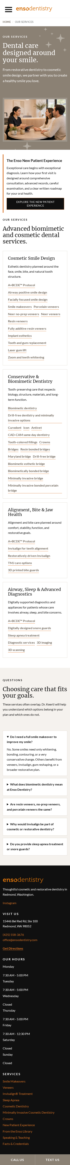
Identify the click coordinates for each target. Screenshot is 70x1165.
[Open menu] (8, 9)
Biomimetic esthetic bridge (26, 463)
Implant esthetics (20, 335)
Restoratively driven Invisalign (29, 555)
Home (7, 21)
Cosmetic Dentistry (16, 1106)
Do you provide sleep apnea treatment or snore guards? (35, 846)
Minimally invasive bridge (25, 478)
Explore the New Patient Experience (35, 203)
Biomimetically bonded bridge (28, 471)
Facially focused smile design (27, 299)
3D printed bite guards (23, 570)
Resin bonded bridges (35, 449)
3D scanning (16, 650)
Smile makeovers (20, 306)
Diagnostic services (21, 642)
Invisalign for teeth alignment (28, 548)
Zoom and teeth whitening (26, 357)
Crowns (44, 442)
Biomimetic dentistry (22, 408)
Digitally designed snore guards (29, 628)
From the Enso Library (17, 1131)
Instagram (9, 903)
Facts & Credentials (16, 1143)
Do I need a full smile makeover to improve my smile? (32, 739)
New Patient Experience (19, 1125)
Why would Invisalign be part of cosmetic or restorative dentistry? (30, 826)
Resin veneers (18, 321)
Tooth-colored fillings (22, 442)
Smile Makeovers (14, 1081)
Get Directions (13, 948)
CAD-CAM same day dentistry (29, 435)
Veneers (8, 1087)
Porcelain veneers (46, 306)
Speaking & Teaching (16, 1137)
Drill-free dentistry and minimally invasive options (31, 417)
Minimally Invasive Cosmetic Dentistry (28, 1112)
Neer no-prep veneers (23, 314)
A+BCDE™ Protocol (21, 285)
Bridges (13, 449)
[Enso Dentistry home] (34, 9)
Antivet (36, 427)
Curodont (14, 427)
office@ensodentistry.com (20, 940)
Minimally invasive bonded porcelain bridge (33, 487)
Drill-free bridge (44, 456)
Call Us (17, 1160)
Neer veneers (50, 314)
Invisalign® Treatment (18, 1093)
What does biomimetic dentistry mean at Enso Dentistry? (35, 786)
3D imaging (44, 642)
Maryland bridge (19, 456)
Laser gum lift (17, 350)
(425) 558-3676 (13, 934)
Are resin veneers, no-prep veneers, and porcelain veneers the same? (33, 806)
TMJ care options (20, 563)
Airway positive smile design (27, 292)
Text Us (53, 1160)
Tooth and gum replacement (27, 343)
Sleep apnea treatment (23, 635)
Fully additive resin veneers (27, 328)
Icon (26, 427)
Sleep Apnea (11, 1100)
